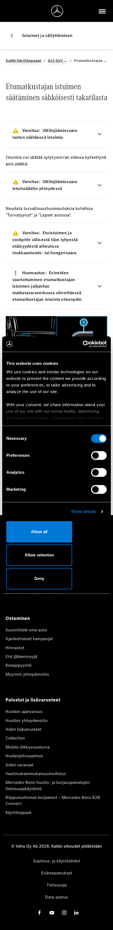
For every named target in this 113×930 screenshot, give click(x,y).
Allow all (39, 531)
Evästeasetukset (56, 873)
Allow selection (39, 555)
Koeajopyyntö (18, 665)
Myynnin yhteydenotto (27, 674)
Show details (83, 511)
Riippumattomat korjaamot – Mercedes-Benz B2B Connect (52, 800)
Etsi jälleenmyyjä (21, 656)
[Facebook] (39, 912)
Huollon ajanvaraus (23, 711)
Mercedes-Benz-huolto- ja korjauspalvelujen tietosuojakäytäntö (47, 785)
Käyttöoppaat (18, 812)
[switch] (99, 455)
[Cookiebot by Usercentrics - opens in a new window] (83, 344)
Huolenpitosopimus (24, 756)
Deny (39, 578)
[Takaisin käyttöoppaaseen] (14, 35)
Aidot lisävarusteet (23, 729)
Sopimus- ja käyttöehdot (56, 861)
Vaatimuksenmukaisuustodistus (35, 773)
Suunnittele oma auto (26, 630)
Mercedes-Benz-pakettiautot (32, 592)
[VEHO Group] (57, 11)
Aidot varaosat (19, 765)
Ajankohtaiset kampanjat (29, 639)
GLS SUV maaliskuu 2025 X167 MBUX (57, 60)
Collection (15, 738)
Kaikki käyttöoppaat (23, 60)
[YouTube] (52, 912)
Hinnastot (14, 648)
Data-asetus (56, 897)
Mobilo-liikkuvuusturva (27, 747)
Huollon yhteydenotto (26, 720)
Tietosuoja (57, 885)
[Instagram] (64, 912)
